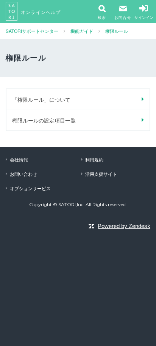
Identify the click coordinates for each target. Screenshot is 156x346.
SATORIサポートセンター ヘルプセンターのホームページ (12, 11)
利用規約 (94, 159)
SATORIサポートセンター (32, 31)
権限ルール (116, 31)
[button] (122, 11)
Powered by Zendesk (124, 226)
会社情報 (19, 159)
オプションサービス (30, 188)
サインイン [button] (143, 17)
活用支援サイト (101, 174)
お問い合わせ (23, 174)
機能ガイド (81, 31)
